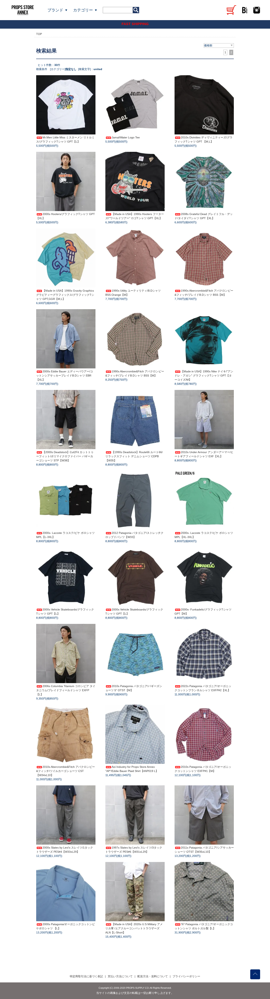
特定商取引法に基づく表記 (86, 976)
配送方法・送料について (152, 976)
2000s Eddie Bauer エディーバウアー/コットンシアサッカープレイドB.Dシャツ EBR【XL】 (64, 375)
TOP (39, 34)
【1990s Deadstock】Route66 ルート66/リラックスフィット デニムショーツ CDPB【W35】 (134, 456)
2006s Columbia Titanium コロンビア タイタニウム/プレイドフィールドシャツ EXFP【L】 (65, 690)
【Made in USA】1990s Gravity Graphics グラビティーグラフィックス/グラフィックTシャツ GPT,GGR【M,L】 (65, 294)
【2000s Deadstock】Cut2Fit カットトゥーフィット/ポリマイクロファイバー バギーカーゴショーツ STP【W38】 (64, 456)
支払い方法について (120, 976)
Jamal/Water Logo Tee (126, 137)
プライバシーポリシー (186, 976)
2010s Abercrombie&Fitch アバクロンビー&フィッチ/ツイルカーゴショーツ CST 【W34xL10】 (65, 771)
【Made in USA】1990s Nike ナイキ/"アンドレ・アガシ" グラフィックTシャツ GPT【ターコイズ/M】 (204, 375)
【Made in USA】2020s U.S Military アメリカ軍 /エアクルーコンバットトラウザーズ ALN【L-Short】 (134, 928)
